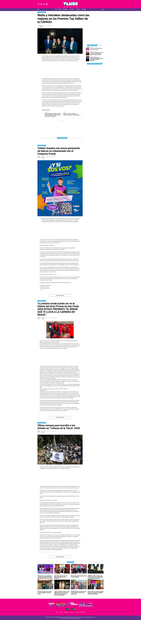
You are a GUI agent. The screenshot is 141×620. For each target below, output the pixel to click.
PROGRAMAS (65, 9)
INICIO (56, 9)
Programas (66, 612)
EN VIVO (59, 9)
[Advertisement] (62, 70)
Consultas (72, 612)
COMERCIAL (83, 9)
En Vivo (60, 612)
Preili (43, 157)
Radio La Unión (72, 618)
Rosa (43, 318)
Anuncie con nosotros (80, 612)
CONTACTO (78, 9)
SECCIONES (72, 9)
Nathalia (41, 26)
